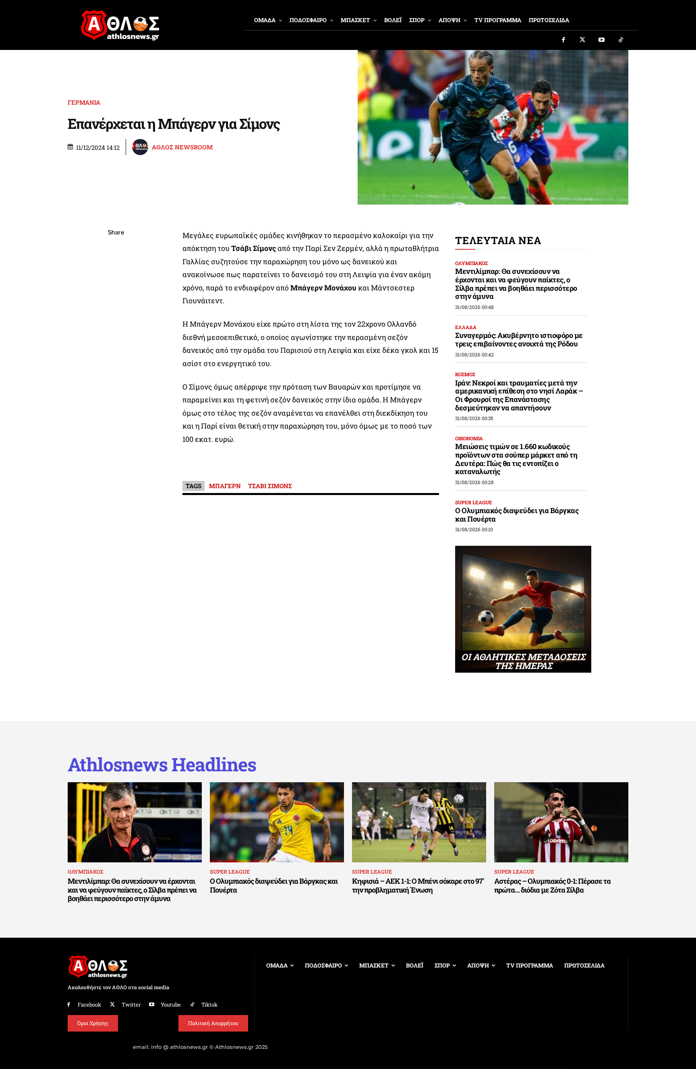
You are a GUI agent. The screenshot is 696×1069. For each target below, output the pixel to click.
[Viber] (116, 309)
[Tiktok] (621, 40)
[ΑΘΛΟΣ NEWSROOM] (141, 147)
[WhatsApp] (116, 290)
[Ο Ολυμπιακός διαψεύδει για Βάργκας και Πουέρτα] (277, 822)
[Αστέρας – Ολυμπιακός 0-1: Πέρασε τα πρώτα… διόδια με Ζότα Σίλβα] (561, 822)
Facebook (89, 1004)
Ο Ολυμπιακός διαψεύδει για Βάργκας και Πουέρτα (516, 514)
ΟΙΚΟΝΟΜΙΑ (469, 438)
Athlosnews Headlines (162, 764)
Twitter (131, 1004)
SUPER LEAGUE (473, 502)
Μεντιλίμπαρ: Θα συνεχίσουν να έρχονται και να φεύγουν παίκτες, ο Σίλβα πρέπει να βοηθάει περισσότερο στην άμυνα (516, 283)
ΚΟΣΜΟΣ (465, 374)
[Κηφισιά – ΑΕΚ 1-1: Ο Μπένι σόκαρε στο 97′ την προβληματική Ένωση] (419, 822)
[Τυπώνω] (116, 366)
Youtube (171, 1004)
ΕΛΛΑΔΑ (465, 327)
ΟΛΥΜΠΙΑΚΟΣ (471, 263)
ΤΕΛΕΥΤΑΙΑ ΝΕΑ (498, 240)
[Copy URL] (116, 347)
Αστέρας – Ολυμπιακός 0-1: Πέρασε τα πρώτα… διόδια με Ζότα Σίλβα (552, 885)
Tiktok (209, 1004)
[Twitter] (582, 40)
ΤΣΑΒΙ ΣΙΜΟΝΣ (270, 486)
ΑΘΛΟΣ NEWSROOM (182, 147)
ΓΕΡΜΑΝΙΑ (84, 102)
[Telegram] (116, 328)
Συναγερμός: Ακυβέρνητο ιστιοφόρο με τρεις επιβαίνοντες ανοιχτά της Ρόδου (519, 339)
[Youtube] (601, 40)
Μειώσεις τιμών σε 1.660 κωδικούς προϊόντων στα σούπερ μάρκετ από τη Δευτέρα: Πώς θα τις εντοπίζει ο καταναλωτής (516, 458)
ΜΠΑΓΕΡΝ (225, 486)
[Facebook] (563, 40)
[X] (116, 271)
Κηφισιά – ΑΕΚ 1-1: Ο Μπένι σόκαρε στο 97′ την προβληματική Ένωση (418, 885)
